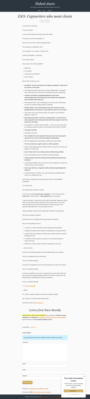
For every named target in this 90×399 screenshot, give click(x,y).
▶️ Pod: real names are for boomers (41, 392)
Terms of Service (53, 396)
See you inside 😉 (30, 286)
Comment (25, 342)
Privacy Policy (45, 396)
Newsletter (47, 21)
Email (24, 369)
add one (33, 327)
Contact (50, 10)
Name (24, 363)
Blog (44, 10)
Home (39, 10)
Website (24, 376)
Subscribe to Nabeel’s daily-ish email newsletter (52, 317)
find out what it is (38, 302)
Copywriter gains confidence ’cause (38, 388)
